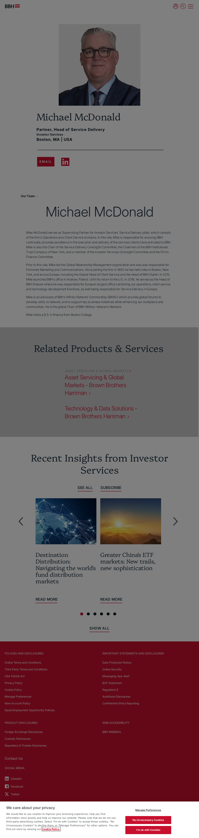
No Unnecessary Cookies (148, 819)
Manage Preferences (148, 810)
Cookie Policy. (51, 829)
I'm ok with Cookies (148, 829)
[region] (99, 819)
